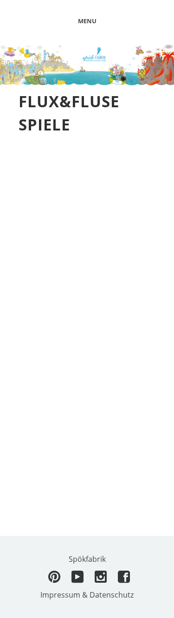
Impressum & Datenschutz (87, 595)
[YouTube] (77, 577)
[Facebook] (124, 577)
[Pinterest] (54, 577)
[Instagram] (101, 577)
